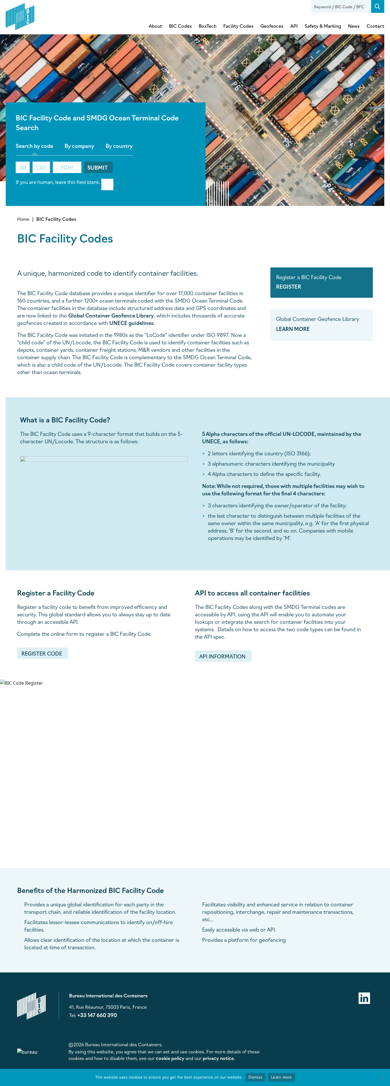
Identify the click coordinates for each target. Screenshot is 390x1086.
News (354, 26)
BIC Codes (180, 26)
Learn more (281, 1077)
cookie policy (170, 1058)
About (155, 26)
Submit (97, 167)
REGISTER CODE (41, 653)
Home (23, 219)
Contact (375, 26)
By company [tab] (79, 145)
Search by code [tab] (34, 145)
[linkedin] (364, 997)
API (294, 26)
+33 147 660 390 (97, 1015)
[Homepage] (20, 15)
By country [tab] (119, 145)
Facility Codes (238, 26)
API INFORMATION (222, 656)
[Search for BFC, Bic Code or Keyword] (377, 6)
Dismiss (255, 1077)
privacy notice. (219, 1058)
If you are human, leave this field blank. (58, 182)
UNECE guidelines (131, 322)
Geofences (272, 26)
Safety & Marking (323, 26)
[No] (383, 1077)
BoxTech (207, 26)
